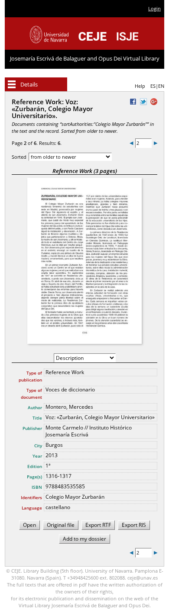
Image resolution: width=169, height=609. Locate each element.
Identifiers (31, 497)
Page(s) (34, 477)
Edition (34, 466)
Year (37, 456)
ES (153, 86)
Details (29, 84)
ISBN (37, 487)
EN (161, 86)
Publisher (32, 428)
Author (35, 407)
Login (154, 8)
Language (32, 508)
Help (140, 86)
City (38, 445)
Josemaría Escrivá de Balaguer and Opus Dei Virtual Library (84, 58)
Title (37, 418)
